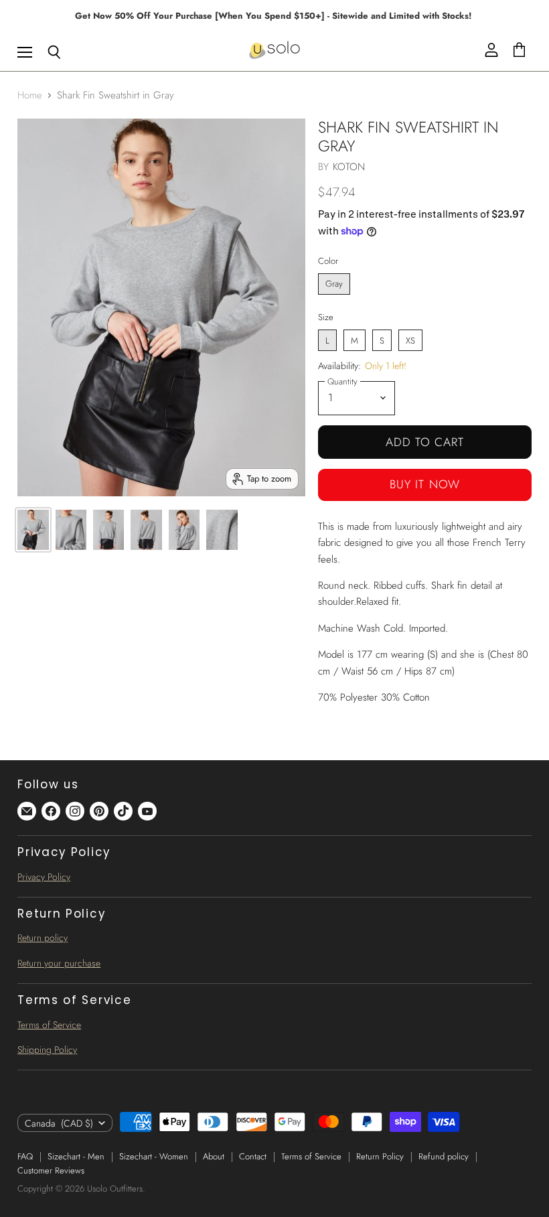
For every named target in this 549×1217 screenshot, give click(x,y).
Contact (252, 1156)
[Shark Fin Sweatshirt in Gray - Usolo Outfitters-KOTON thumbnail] (33, 529)
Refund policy (443, 1156)
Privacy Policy (43, 876)
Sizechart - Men (76, 1156)
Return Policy (380, 1156)
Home (29, 95)
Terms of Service (49, 1024)
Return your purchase (58, 963)
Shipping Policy (47, 1049)
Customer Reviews (50, 1170)
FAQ (25, 1156)
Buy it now (425, 484)
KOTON (349, 166)
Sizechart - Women (153, 1156)
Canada (59, 1123)
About (213, 1156)
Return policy (42, 937)
